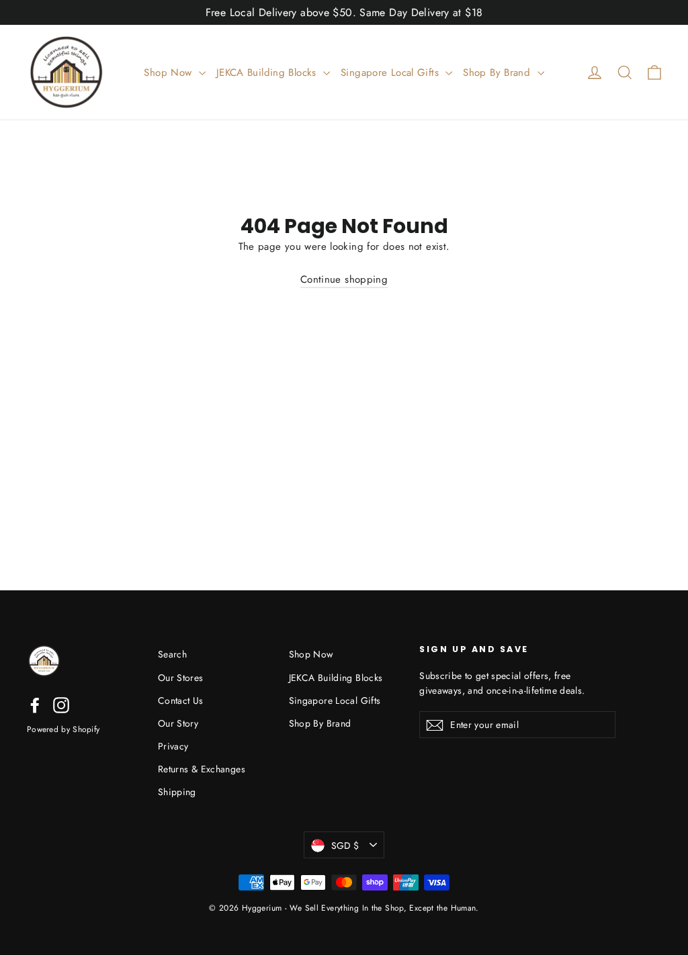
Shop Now (169, 72)
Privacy (173, 746)
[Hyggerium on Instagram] (61, 704)
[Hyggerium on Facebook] (35, 704)
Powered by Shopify (63, 729)
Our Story (178, 723)
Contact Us (181, 700)
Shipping (177, 792)
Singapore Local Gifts (391, 72)
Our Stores (181, 677)
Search (172, 654)
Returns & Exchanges (201, 769)
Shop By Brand (498, 72)
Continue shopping (344, 279)
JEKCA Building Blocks (268, 72)
